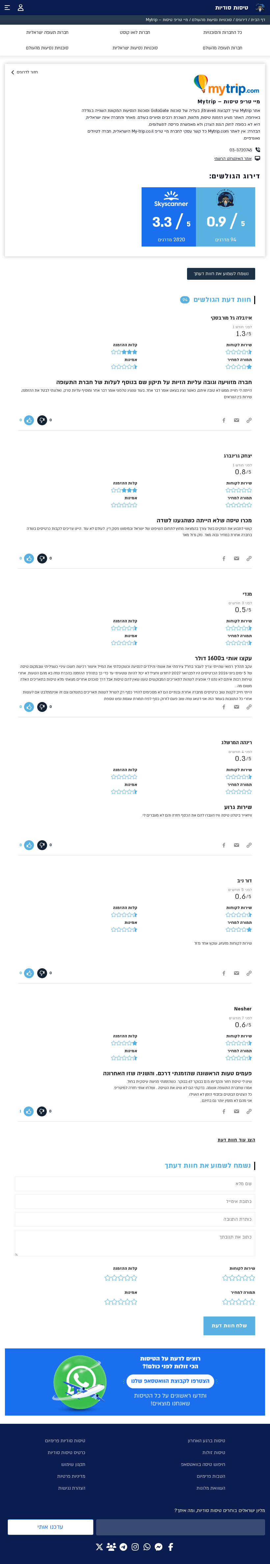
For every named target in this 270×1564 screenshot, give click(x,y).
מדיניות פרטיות (71, 1476)
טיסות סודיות (231, 8)
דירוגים (241, 19)
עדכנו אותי (50, 1527)
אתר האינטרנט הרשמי (233, 158)
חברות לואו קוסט (135, 33)
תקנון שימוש (73, 1464)
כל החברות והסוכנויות (222, 33)
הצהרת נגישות (71, 1488)
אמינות (130, 1292)
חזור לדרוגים (27, 72)
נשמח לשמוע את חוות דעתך (221, 274)
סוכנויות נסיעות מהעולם (212, 19)
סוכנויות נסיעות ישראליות (135, 48)
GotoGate (160, 110)
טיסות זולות (213, 1452)
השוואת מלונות (211, 1488)
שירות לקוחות (242, 1268)
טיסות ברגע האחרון (206, 1441)
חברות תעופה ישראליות (47, 33)
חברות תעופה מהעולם (222, 48)
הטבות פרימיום (211, 1476)
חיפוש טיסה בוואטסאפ (203, 1464)
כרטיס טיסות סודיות (66, 1452)
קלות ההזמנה (125, 1268)
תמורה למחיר (243, 1292)
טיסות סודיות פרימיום (65, 1441)
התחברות (21, 7)
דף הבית (258, 19)
